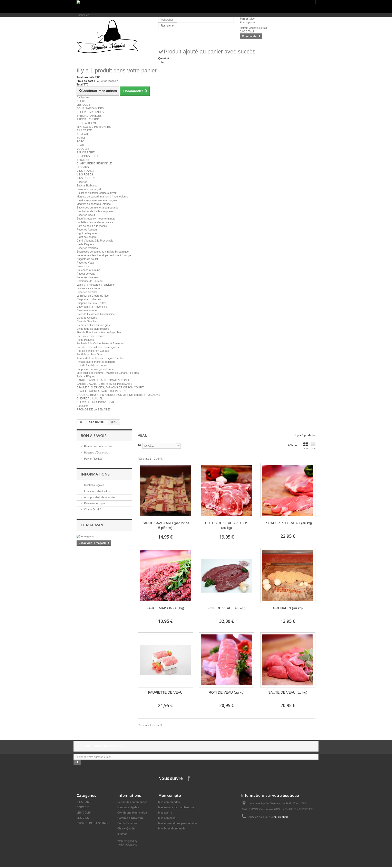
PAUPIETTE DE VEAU (165, 692)
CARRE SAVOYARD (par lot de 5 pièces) (165, 525)
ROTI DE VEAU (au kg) (227, 692)
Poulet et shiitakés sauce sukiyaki (97, 192)
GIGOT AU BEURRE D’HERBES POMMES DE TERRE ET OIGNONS (118, 394)
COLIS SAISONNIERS (90, 108)
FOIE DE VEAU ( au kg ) (226, 608)
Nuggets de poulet (87, 259)
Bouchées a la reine (88, 270)
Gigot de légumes (87, 233)
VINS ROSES (85, 174)
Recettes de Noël (87, 292)
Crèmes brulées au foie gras (93, 325)
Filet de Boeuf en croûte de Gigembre (99, 332)
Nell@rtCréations (127, 844)
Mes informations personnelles (177, 823)
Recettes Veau (85, 262)
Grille (305, 448)
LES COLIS (83, 104)
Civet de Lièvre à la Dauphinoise (96, 314)
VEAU (80, 145)
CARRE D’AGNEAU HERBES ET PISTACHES (104, 383)
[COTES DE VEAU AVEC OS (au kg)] (226, 490)
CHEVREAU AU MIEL (90, 398)
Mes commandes (169, 802)
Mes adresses (166, 817)
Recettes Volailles (87, 247)
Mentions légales (93, 485)
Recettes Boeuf (86, 214)
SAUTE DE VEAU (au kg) (287, 692)
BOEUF (81, 137)
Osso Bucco (84, 266)
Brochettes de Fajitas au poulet (95, 211)
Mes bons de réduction (172, 828)
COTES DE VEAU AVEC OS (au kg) (226, 525)
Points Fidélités (92, 458)
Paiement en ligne (94, 503)
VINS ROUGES (86, 178)
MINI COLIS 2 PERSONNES (94, 126)
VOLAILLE (83, 148)
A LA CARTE (84, 130)
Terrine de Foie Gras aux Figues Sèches (100, 358)
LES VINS (83, 167)
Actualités (82, 405)
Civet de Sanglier (87, 321)
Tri (139, 445)
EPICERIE (83, 159)
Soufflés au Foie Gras (89, 354)
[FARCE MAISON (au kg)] (165, 575)
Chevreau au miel (87, 310)
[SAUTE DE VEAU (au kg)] (287, 659)
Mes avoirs (165, 812)
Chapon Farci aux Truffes (92, 303)
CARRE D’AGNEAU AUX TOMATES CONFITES (105, 380)
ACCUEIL (82, 101)
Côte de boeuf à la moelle (92, 225)
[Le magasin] (104, 536)
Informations (95, 474)
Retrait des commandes (97, 446)
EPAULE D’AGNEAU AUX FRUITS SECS (101, 391)
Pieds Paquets (85, 244)
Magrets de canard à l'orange (94, 203)
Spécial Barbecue (87, 185)
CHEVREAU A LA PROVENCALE (96, 402)
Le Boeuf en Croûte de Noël (93, 295)
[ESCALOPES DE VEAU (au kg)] (287, 490)
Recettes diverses (87, 277)
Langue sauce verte (88, 288)
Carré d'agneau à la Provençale (95, 240)
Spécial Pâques (86, 376)
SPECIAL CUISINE (88, 119)
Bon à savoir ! (94, 435)
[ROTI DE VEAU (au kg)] (226, 659)
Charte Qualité (92, 509)
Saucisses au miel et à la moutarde (97, 207)
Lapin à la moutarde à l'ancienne (96, 284)
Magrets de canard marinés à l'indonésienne (102, 196)
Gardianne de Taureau (89, 281)
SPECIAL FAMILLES (89, 115)
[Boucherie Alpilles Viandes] (114, 36)
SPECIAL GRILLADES (90, 112)
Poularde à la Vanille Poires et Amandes (100, 343)
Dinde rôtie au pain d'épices (93, 328)
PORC (80, 141)
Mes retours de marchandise (176, 807)
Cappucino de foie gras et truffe (95, 369)
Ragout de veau (86, 273)
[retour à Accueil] (81, 422)
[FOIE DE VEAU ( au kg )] (226, 575)
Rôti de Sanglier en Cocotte (93, 350)
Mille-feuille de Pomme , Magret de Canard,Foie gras (108, 372)
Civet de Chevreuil (87, 317)
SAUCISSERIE (86, 152)
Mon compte (169, 795)
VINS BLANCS (85, 170)
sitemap (122, 833)
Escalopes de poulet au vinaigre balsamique (103, 251)
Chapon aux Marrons (89, 299)
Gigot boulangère (87, 236)
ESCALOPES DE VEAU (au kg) (288, 523)
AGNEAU (82, 134)
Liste (313, 448)
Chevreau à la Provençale (92, 306)
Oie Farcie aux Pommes (91, 336)
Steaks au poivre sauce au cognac (97, 200)
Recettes (82, 181)
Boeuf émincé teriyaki (89, 189)
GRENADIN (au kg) (288, 608)
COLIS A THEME (87, 123)
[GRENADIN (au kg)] (287, 575)
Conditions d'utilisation (96, 491)
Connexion (83, 15)
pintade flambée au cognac (92, 365)
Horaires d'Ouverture (95, 452)
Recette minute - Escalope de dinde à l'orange (104, 255)
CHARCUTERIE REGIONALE (94, 163)
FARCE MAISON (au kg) (165, 608)
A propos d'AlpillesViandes (99, 497)
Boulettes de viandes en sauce (95, 222)
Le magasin (92, 524)
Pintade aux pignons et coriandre (96, 361)
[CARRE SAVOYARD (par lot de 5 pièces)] (165, 490)
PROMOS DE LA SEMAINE (93, 409)
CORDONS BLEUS (88, 156)
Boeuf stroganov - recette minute (96, 218)
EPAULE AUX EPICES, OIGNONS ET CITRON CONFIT (110, 387)
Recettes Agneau (87, 229)
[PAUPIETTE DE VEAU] (165, 659)
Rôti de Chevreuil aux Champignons (98, 347)
